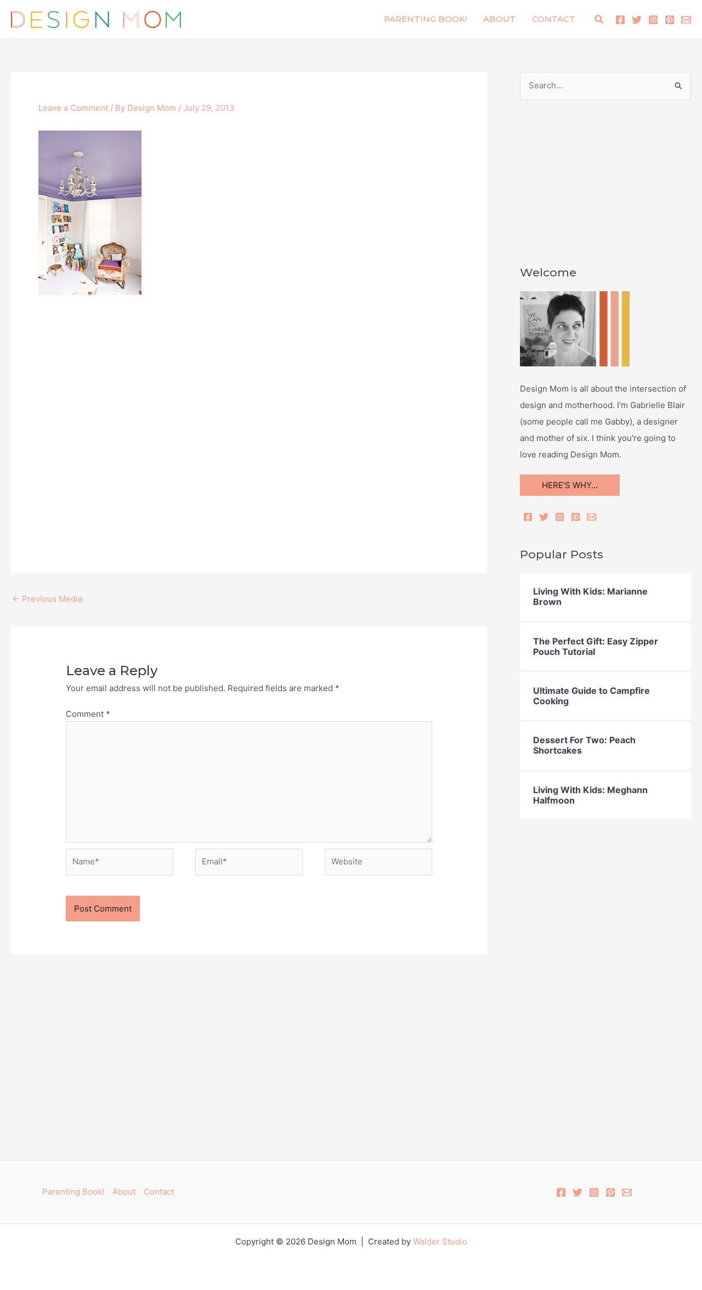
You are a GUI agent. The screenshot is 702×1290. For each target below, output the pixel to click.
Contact (553, 19)
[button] (599, 19)
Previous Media (47, 598)
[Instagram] (653, 20)
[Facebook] (620, 20)
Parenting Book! (425, 19)
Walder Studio (440, 1241)
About (499, 19)
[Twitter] (637, 20)
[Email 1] (686, 20)
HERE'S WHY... (570, 485)
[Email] (591, 517)
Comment (88, 714)
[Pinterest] (670, 20)
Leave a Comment (73, 108)
